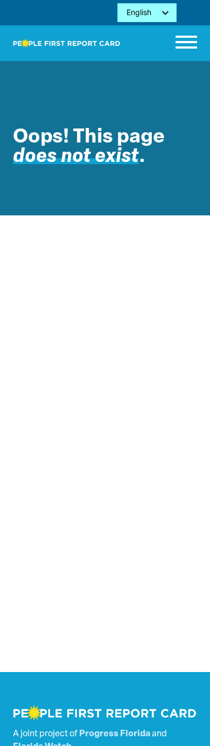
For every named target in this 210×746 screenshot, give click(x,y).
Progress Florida (114, 734)
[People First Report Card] (67, 43)
